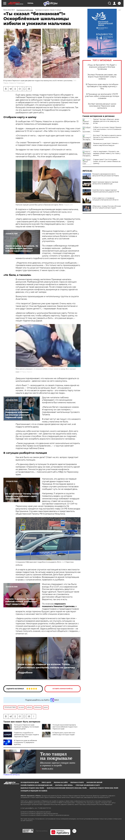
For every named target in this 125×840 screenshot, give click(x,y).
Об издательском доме (30, 782)
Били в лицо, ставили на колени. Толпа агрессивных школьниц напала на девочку (46, 666)
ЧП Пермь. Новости (26, 372)
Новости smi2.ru (11, 774)
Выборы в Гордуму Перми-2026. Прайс (104, 788)
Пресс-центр (46, 782)
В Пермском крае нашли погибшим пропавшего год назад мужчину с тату (102, 86)
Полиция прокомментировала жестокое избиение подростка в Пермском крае (64, 727)
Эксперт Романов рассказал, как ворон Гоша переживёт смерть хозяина (102, 77)
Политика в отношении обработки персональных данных (39, 813)
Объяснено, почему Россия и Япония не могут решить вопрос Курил (106, 207)
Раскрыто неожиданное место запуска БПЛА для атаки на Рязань (105, 175)
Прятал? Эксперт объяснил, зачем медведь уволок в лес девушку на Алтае (106, 121)
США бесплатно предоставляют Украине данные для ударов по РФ (105, 191)
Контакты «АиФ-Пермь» (64, 785)
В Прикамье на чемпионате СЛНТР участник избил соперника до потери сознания (102, 96)
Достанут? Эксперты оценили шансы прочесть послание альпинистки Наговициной (107, 137)
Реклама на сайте (61, 782)
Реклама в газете (77, 782)
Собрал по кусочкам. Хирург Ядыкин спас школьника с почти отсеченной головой (107, 129)
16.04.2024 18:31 (9, 10)
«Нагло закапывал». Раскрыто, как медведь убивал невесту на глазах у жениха (106, 153)
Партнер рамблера (41, 831)
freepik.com (68, 205)
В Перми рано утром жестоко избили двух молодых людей (63, 734)
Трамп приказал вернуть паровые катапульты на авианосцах (105, 183)
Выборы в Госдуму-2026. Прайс (32, 788)
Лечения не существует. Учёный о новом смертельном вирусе (106, 144)
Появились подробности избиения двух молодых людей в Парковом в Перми (26, 734)
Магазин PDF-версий (94, 782)
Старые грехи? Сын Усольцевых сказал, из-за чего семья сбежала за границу (106, 161)
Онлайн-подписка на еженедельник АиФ (36, 785)
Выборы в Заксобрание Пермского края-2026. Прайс (67, 788)
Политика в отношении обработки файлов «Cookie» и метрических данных (45, 815)
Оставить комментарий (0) (62, 688)
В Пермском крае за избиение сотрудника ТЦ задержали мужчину (25, 742)
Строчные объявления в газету (88, 785)
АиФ (63, 562)
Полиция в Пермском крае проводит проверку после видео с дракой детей (26, 727)
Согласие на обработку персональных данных (36, 812)
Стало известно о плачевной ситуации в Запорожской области (105, 199)
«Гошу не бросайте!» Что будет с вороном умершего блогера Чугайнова (102, 67)
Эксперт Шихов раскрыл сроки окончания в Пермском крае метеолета (102, 106)
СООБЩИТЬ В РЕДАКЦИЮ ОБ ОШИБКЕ (34, 791)
